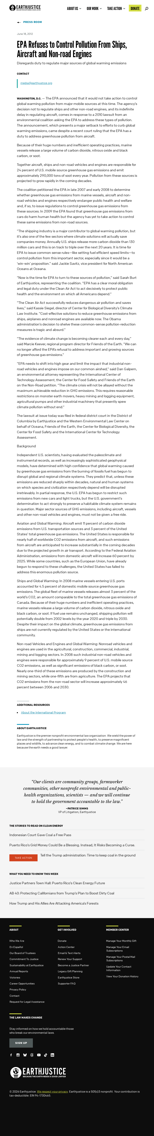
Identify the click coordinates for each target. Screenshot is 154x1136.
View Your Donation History (122, 976)
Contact (14, 995)
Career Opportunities (22, 983)
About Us (72, 8)
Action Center (66, 947)
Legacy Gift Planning (70, 971)
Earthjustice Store (68, 977)
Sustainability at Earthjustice (27, 965)
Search (146, 8)
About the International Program (43, 712)
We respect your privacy (52, 1091)
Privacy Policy (18, 989)
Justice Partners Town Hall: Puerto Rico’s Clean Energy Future (57, 883)
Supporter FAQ (66, 983)
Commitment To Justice (24, 959)
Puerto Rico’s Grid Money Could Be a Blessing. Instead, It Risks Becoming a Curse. (72, 845)
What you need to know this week (33, 874)
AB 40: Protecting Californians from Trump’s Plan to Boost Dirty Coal (61, 893)
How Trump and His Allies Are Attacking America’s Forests (53, 903)
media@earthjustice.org (36, 83)
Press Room (32, 22)
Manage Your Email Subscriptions (117, 948)
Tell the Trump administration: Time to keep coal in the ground (88, 855)
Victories (15, 977)
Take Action (114, 8)
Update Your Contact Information (118, 968)
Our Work (92, 8)
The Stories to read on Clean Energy (36, 825)
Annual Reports (19, 971)
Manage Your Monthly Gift (121, 940)
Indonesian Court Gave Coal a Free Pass (40, 835)
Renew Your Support (70, 959)
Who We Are (16, 940)
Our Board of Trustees (22, 953)
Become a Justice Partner (73, 965)
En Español (16, 947)
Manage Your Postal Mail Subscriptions (120, 958)
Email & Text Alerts (69, 953)
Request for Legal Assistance (27, 1001)
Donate (135, 8)
